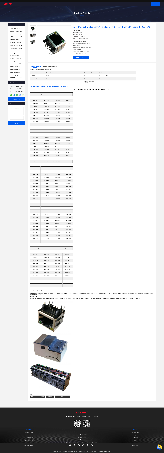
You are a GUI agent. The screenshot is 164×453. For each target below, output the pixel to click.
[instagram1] (88, 445)
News (135, 440)
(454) (16, 58)
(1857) (16, 28)
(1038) (16, 45)
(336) (14, 61)
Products (113, 3)
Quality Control (135, 437)
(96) (16, 34)
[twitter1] (75, 445)
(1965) (16, 31)
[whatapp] (16, 95)
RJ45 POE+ (50, 396)
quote (155, 3)
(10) (16, 77)
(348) (15, 39)
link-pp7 (82, 440)
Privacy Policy (135, 445)
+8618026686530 (82, 437)
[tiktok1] (93, 445)
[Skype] (14, 95)
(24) (15, 66)
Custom (119, 3)
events (138, 3)
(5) (14, 75)
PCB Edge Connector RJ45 (37, 396)
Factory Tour (135, 435)
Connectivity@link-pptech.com (140, 0)
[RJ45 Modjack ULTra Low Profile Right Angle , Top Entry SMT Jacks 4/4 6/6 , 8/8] (54, 43)
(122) (16, 42)
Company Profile (135, 432)
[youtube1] (84, 445)
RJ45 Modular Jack (21, 19)
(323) (16, 36)
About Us (125, 3)
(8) (15, 69)
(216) (16, 51)
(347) (16, 48)
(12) (15, 63)
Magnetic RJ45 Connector (62, 396)
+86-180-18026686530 (155, 0)
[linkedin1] (80, 445)
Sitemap (135, 442)
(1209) (14, 54)
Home (108, 3)
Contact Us (132, 3)
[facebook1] (71, 445)
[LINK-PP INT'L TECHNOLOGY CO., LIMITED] (8, 4)
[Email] (19, 95)
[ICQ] (22, 95)
